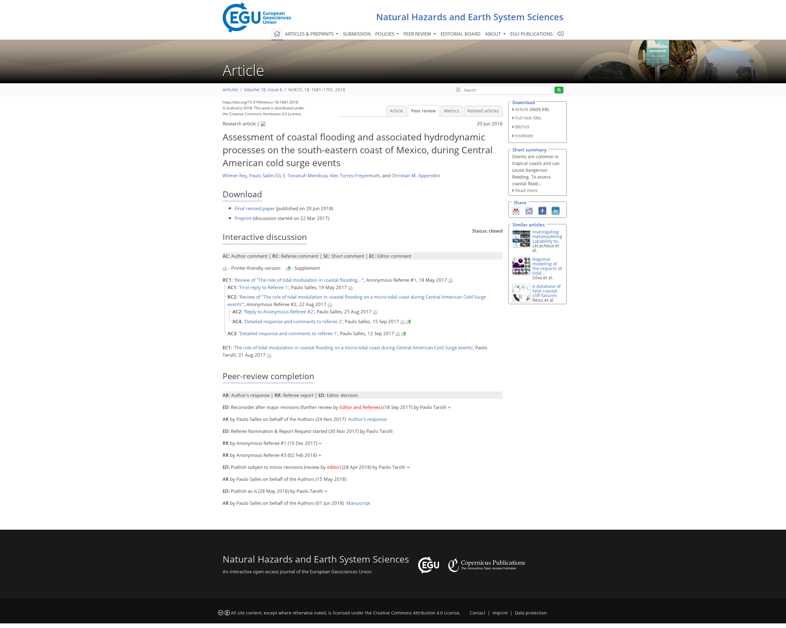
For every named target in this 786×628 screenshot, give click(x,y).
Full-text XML (528, 118)
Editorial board (461, 34)
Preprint (243, 218)
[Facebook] (542, 210)
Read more (526, 190)
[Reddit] (529, 210)
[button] (458, 89)
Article (396, 111)
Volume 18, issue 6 (263, 89)
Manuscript (358, 503)
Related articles (483, 111)
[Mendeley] (516, 210)
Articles (230, 89)
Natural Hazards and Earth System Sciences (469, 17)
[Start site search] (558, 90)
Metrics (451, 111)
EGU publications (531, 34)
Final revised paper (255, 208)
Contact (477, 613)
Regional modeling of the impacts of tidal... (547, 266)
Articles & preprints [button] (310, 34)
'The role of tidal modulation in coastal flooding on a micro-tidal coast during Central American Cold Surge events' (353, 347)
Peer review (423, 111)
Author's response (367, 419)
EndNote (524, 136)
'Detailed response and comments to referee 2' (293, 321)
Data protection (531, 613)
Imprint (500, 613)
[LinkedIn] (555, 210)
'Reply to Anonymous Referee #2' (279, 311)
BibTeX (522, 127)
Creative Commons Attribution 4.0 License (416, 613)
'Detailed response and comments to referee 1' (288, 333)
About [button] (493, 34)
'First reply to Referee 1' (264, 287)
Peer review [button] (417, 34)
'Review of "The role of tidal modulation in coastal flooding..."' (299, 280)
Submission (357, 34)
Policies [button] (385, 34)
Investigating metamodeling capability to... (547, 236)
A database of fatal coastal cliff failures (546, 290)
